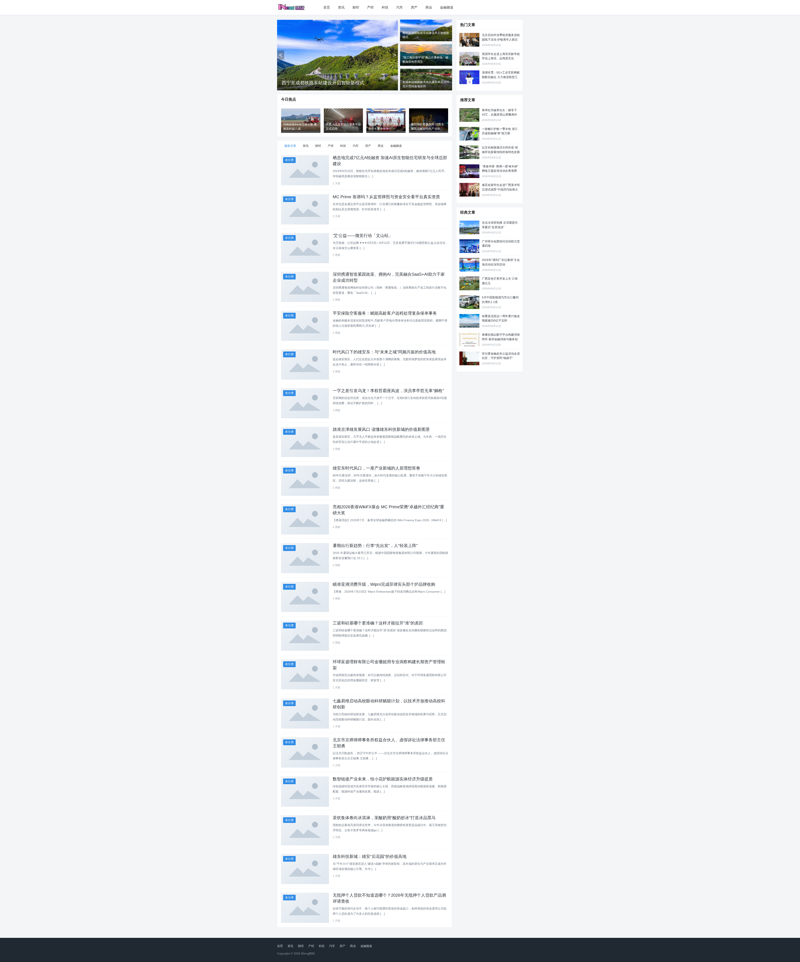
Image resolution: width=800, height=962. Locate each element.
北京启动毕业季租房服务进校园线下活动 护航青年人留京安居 (501, 39)
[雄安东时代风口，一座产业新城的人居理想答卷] (305, 481)
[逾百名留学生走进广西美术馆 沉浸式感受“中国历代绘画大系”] (469, 190)
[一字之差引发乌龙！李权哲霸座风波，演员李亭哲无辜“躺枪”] (305, 403)
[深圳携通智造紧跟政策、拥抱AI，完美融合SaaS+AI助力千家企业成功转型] (305, 287)
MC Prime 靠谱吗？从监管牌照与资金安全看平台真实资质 (386, 196)
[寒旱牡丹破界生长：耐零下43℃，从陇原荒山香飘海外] (469, 115)
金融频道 (446, 7)
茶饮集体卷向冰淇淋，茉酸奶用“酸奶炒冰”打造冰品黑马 (384, 817)
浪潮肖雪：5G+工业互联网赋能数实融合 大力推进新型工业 (501, 77)
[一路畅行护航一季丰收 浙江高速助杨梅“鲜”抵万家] (469, 134)
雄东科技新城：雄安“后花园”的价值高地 (369, 856)
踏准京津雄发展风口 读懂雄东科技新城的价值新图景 (381, 429)
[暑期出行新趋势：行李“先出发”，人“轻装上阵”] (305, 558)
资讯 (341, 7)
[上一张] (280, 55)
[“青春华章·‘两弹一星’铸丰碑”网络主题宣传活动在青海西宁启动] (469, 171)
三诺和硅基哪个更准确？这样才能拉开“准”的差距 (378, 623)
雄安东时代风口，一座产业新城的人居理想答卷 (376, 468)
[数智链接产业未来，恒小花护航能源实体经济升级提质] (305, 791)
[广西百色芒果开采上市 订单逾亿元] (469, 283)
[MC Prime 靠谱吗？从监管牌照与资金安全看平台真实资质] (305, 209)
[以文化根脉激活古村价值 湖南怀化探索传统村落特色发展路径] (469, 152)
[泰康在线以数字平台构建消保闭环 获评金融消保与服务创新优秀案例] (469, 339)
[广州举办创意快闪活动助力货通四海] (469, 246)
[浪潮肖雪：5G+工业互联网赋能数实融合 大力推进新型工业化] (469, 77)
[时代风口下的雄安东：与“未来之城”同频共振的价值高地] (305, 364)
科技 (385, 7)
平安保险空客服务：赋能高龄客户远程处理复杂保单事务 (385, 313)
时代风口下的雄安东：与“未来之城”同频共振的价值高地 (384, 352)
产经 (370, 7)
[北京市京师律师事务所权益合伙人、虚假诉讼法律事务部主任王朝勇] (305, 752)
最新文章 (290, 145)
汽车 (399, 7)
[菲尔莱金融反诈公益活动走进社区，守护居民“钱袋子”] (469, 358)
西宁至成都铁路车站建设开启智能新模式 (323, 82)
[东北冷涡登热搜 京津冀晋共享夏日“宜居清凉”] (469, 227)
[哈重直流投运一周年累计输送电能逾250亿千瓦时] (469, 321)
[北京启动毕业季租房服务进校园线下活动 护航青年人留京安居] (469, 40)
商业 (428, 7)
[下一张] (394, 55)
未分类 (289, 160)
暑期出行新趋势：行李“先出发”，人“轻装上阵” (375, 545)
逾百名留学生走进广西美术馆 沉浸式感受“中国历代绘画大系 (501, 189)
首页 (326, 7)
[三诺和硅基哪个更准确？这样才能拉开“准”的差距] (305, 636)
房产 (414, 7)
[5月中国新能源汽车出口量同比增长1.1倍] (469, 302)
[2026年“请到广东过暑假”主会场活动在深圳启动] (469, 265)
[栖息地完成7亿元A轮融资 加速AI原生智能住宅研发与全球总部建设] (305, 170)
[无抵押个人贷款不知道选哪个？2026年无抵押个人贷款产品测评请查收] (305, 908)
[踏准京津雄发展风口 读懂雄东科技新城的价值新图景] (305, 442)
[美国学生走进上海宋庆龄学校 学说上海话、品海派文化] (469, 59)
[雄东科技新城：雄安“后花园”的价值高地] (305, 869)
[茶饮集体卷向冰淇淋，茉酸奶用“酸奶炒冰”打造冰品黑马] (305, 830)
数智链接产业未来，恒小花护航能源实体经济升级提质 (383, 779)
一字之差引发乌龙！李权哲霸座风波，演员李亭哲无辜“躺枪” (388, 390)
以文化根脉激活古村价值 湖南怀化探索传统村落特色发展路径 (501, 152)
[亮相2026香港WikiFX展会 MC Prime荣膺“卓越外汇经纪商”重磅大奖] (305, 519)
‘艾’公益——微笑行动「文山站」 (363, 235)
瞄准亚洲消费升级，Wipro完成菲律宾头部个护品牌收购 (384, 584)
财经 (355, 7)
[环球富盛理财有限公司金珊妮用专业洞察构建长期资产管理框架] (305, 674)
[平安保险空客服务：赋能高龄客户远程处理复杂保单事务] (305, 326)
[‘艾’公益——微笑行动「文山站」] (305, 248)
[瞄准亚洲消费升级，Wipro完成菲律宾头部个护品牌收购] (305, 597)
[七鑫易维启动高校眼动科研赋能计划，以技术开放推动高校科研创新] (305, 713)
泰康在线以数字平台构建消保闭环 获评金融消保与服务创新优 (501, 339)
